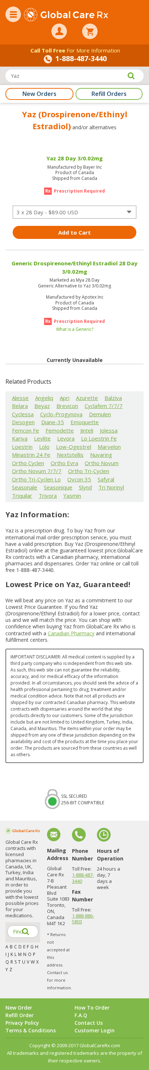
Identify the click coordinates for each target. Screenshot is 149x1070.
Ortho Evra (64, 463)
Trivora (48, 495)
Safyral (106, 479)
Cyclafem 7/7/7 (104, 405)
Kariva (19, 438)
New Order (18, 1007)
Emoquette (85, 422)
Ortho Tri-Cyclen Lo (36, 479)
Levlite (42, 438)
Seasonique (58, 487)
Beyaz (42, 405)
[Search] (131, 75)
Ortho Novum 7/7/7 (36, 471)
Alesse (20, 397)
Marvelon (109, 446)
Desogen (23, 422)
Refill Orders (109, 94)
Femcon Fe (25, 430)
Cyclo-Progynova (61, 414)
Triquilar (22, 495)
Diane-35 (52, 422)
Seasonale (24, 487)
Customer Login (94, 1030)
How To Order (92, 1007)
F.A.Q (80, 1015)
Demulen (100, 414)
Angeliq (44, 397)
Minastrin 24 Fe (31, 454)
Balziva (113, 397)
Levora (65, 438)
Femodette (60, 430)
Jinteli (86, 430)
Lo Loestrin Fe (99, 438)
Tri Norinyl (111, 487)
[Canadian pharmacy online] (66, 16)
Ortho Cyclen (28, 463)
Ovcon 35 (79, 479)
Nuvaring (101, 454)
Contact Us (88, 1022)
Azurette (87, 397)
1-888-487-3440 (83, 878)
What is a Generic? (74, 329)
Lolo (44, 446)
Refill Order (19, 1015)
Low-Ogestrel (73, 446)
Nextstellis (70, 454)
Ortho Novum (102, 463)
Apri (64, 397)
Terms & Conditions (30, 1030)
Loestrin (22, 446)
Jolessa (109, 430)
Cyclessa (23, 414)
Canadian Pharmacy (71, 633)
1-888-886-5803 (83, 919)
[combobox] (74, 212)
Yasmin (72, 495)
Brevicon (67, 405)
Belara (20, 405)
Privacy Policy (22, 1022)
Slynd (85, 487)
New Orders (39, 94)
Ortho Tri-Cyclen (88, 471)
